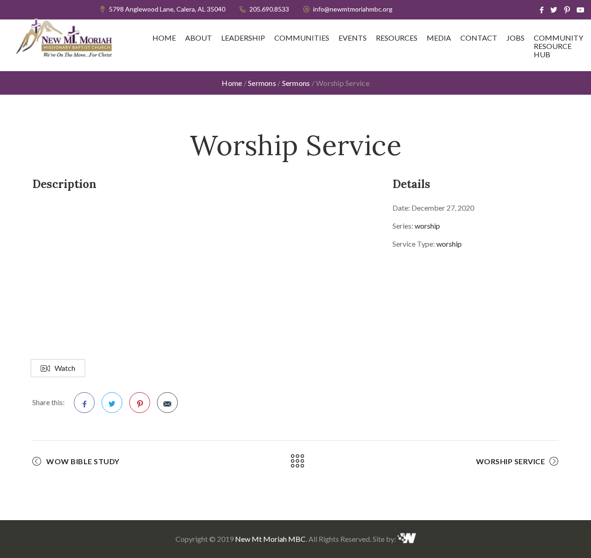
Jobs (516, 38)
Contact (478, 38)
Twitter (112, 402)
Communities (301, 38)
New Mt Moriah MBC (270, 538)
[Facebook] (541, 10)
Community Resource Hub (558, 46)
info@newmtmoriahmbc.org (352, 9)
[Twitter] (553, 10)
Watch (64, 368)
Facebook (84, 402)
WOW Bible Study (83, 461)
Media (439, 38)
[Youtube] (580, 10)
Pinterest (139, 402)
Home (164, 38)
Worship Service (510, 461)
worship (427, 225)
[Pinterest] (567, 10)
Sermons (262, 83)
